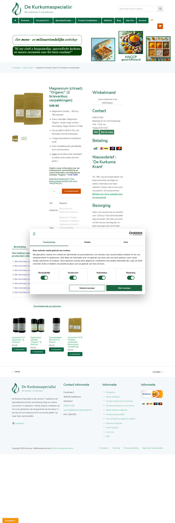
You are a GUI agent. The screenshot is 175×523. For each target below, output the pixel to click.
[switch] (73, 278)
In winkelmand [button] (19, 349)
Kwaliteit (108, 20)
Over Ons (130, 20)
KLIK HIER (73, 174)
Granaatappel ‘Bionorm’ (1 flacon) (55, 339)
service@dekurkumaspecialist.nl (77, 410)
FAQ (96, 132)
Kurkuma (25, 20)
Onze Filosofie (112, 427)
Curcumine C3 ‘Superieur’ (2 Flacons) (18, 339)
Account (142, 20)
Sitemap (116, 448)
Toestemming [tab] (49, 242)
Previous (15, 109)
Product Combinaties (87, 20)
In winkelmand (71, 191)
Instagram (20, 423)
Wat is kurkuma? (113, 397)
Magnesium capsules (68, 212)
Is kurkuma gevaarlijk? (115, 414)
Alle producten (65, 208)
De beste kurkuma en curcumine (120, 405)
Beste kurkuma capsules (116, 410)
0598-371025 (69, 405)
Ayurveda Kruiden (63, 20)
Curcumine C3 (42, 20)
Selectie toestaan (87, 288)
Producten (110, 392)
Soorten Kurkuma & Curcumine (119, 401)
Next (42, 109)
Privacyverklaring (131, 448)
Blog (119, 20)
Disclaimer (104, 448)
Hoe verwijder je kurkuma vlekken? (121, 419)
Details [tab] (87, 242)
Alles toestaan (124, 288)
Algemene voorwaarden (152, 448)
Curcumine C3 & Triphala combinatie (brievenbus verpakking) (75, 342)
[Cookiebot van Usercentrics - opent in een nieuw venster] (131, 234)
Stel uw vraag (107, 132)
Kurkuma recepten (114, 423)
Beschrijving (20, 247)
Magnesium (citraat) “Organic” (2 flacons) (36, 341)
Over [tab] (126, 242)
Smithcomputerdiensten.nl (62, 448)
